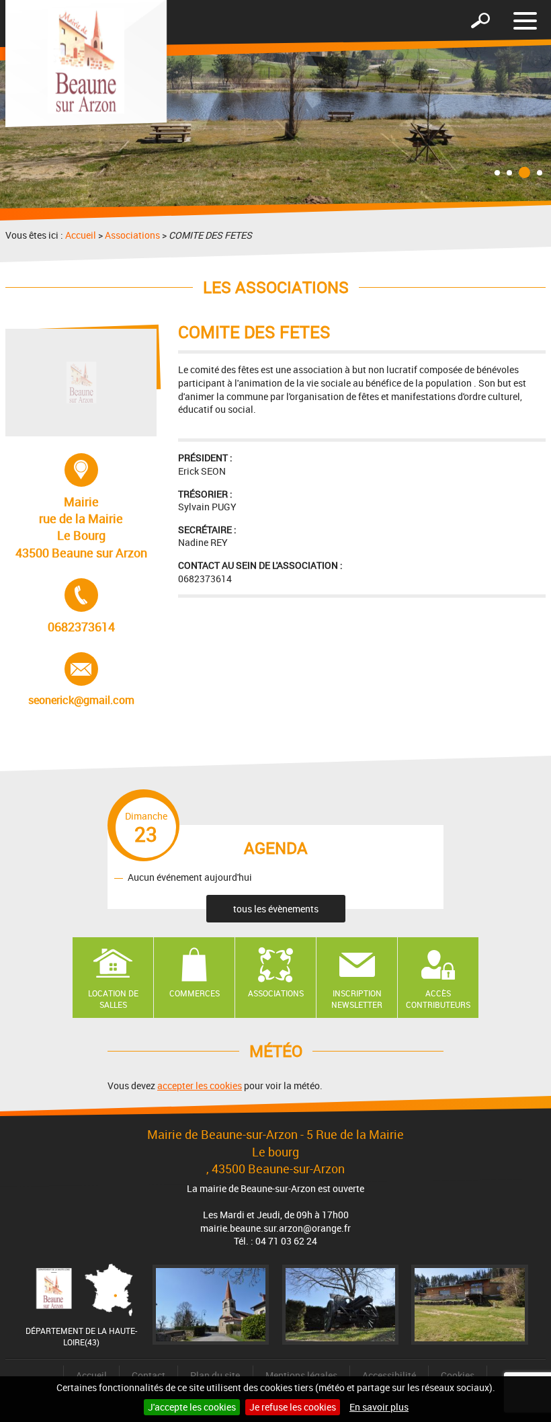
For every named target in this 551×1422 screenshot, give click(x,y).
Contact (148, 1375)
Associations (132, 235)
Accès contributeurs (438, 999)
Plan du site (215, 1375)
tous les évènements (276, 908)
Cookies (457, 1375)
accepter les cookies (199, 1085)
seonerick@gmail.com (81, 679)
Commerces (194, 993)
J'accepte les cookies (192, 1406)
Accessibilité (389, 1375)
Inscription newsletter (356, 999)
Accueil (80, 235)
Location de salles (113, 999)
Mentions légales (301, 1375)
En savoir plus (379, 1406)
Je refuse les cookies (292, 1406)
